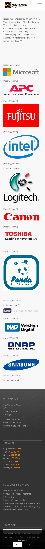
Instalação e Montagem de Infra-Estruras (22, 503)
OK (17, 544)
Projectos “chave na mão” (14, 500)
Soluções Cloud (21, 509)
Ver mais (28, 544)
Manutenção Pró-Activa (13, 490)
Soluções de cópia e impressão (17, 506)
